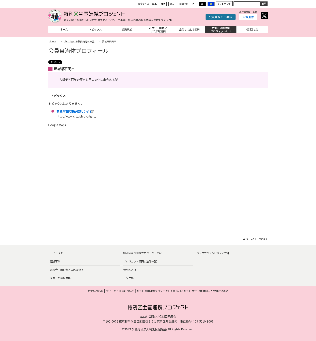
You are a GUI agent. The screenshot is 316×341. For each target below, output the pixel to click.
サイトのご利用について (120, 291)
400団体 (248, 17)
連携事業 (55, 261)
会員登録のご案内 (220, 17)
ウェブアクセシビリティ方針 (212, 253)
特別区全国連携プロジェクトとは (142, 253)
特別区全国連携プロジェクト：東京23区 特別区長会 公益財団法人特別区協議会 (182, 291)
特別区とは (129, 270)
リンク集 (128, 278)
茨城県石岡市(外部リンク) (74, 111)
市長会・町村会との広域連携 (66, 270)
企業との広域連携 (60, 278)
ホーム (52, 41)
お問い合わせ (95, 291)
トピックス (56, 253)
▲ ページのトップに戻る (255, 238)
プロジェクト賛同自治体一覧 (79, 41)
